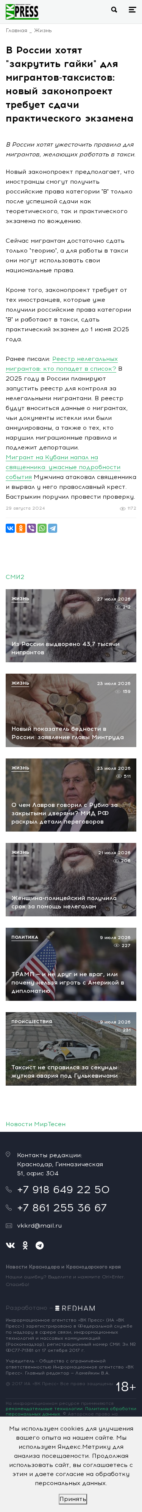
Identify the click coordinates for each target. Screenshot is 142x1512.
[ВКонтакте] (10, 528)
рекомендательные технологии (44, 1408)
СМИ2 (15, 576)
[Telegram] (52, 528)
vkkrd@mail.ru (39, 1225)
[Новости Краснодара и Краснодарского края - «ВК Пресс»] (22, 12)
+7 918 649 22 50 (63, 1189)
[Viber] (31, 528)
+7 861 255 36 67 (62, 1207)
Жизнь (43, 30)
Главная (16, 30)
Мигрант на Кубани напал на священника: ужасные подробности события (63, 467)
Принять (72, 1499)
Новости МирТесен (36, 1124)
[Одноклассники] (20, 528)
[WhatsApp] (42, 528)
